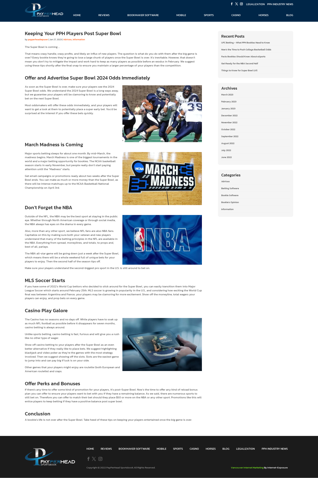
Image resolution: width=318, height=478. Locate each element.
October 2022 (228, 129)
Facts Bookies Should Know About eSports (243, 56)
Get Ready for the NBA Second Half (239, 63)
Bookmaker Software (143, 15)
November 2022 (229, 122)
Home (77, 15)
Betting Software (230, 188)
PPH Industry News (280, 4)
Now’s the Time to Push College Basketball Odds (246, 49)
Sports (209, 15)
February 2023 (228, 101)
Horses (263, 15)
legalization (255, 4)
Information (79, 39)
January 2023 (228, 108)
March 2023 (227, 94)
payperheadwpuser (38, 39)
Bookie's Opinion (230, 202)
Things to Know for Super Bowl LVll (239, 70)
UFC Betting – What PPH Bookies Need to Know (245, 42)
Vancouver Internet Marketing (247, 467)
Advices (67, 39)
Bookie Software (229, 195)
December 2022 (229, 115)
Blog (289, 15)
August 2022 (227, 143)
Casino (236, 15)
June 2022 (226, 157)
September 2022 (229, 136)
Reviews (103, 15)
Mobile (181, 15)
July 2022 (226, 150)
